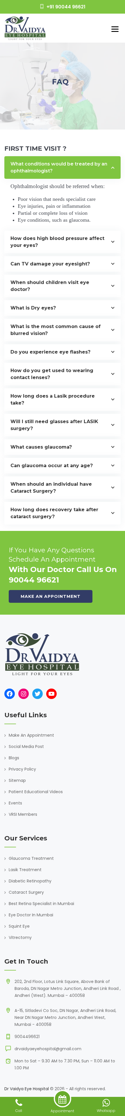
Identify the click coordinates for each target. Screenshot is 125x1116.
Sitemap (17, 780)
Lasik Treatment (25, 870)
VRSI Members (23, 814)
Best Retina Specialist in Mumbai (41, 903)
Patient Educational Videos (36, 792)
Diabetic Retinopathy (30, 881)
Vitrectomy (20, 937)
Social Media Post (26, 746)
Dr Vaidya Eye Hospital (26, 1089)
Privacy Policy (22, 769)
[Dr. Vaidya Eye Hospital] (25, 28)
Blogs (14, 758)
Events (15, 803)
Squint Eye (19, 926)
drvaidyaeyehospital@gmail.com (48, 1049)
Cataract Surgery (26, 892)
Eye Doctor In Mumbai (31, 915)
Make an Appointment (51, 596)
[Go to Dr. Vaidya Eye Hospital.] (54, 92)
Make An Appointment (31, 735)
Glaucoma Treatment (31, 858)
